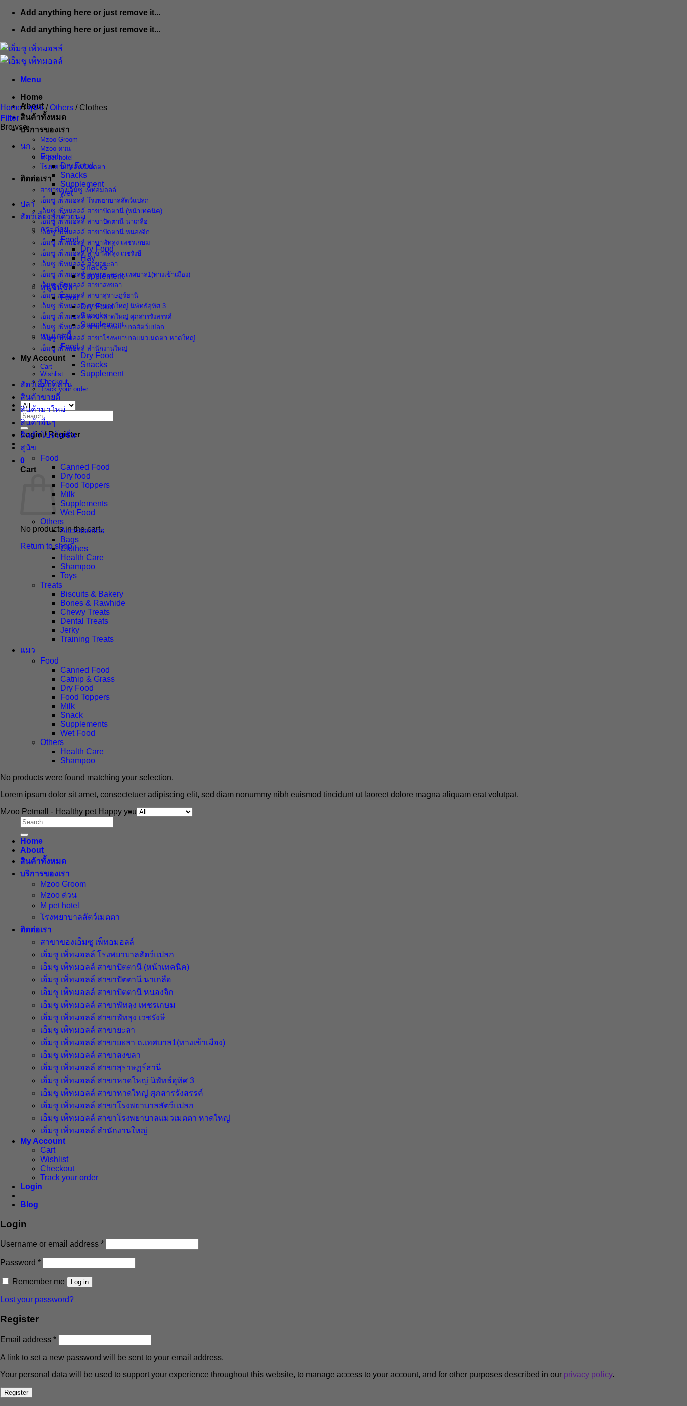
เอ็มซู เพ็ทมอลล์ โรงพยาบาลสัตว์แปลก (94, 200)
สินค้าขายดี (40, 397)
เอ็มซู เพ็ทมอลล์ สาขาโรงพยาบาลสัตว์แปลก (117, 1105)
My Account (42, 358)
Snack (71, 715)
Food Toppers (85, 485)
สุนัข (36, 107)
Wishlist (51, 374)
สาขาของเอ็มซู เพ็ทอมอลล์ (78, 190)
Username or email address (52, 1243)
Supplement (82, 184)
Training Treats (87, 639)
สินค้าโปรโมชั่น (48, 435)
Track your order (69, 1177)
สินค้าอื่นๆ (38, 422)
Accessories (82, 530)
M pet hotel (59, 905)
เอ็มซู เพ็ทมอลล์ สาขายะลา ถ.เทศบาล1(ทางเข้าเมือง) (132, 1042)
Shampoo (77, 566)
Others (61, 107)
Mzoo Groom (59, 139)
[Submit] (24, 834)
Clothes (74, 548)
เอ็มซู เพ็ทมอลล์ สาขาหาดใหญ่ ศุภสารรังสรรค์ (121, 1093)
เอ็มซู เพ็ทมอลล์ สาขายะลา (79, 264)
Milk (67, 494)
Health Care (82, 557)
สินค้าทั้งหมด (43, 117)
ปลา (27, 204)
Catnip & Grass (87, 679)
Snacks (73, 175)
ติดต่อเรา (36, 178)
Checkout (57, 1168)
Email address (28, 1339)
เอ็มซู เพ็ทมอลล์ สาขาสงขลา (81, 285)
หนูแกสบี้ (55, 336)
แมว (27, 650)
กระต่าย (54, 229)
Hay (87, 258)
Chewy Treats (85, 612)
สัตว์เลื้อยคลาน (46, 384)
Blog (29, 1204)
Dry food (75, 476)
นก (25, 146)
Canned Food (85, 467)
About (32, 850)
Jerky (69, 630)
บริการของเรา (45, 129)
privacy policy (588, 1374)
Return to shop (46, 546)
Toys (68, 575)
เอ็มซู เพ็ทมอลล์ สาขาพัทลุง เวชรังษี (102, 1017)
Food (49, 156)
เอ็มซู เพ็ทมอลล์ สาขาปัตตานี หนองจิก (95, 232)
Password (20, 1262)
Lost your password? (37, 1299)
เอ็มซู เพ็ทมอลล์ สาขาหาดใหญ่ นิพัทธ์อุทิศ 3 (117, 1080)
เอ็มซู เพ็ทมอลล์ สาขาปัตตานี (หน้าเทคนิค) (101, 211)
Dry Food (77, 165)
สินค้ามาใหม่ (43, 409)
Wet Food (77, 512)
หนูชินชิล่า (58, 287)
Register (16, 1392)
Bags (69, 539)
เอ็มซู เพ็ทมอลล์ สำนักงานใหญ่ (83, 348)
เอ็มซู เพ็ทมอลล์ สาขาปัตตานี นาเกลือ (94, 221)
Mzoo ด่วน (55, 148)
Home (31, 97)
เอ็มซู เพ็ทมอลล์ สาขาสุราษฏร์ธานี (89, 295)
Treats (51, 585)
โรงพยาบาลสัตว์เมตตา (80, 917)
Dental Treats (84, 621)
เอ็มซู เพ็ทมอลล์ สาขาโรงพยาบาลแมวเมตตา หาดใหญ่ (117, 338)
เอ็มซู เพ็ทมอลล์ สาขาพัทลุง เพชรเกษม (95, 242)
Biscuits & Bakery (91, 594)
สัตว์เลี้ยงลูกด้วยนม (53, 216)
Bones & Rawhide (92, 603)
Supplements (84, 503)
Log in (80, 1282)
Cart (46, 366)
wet (66, 193)
